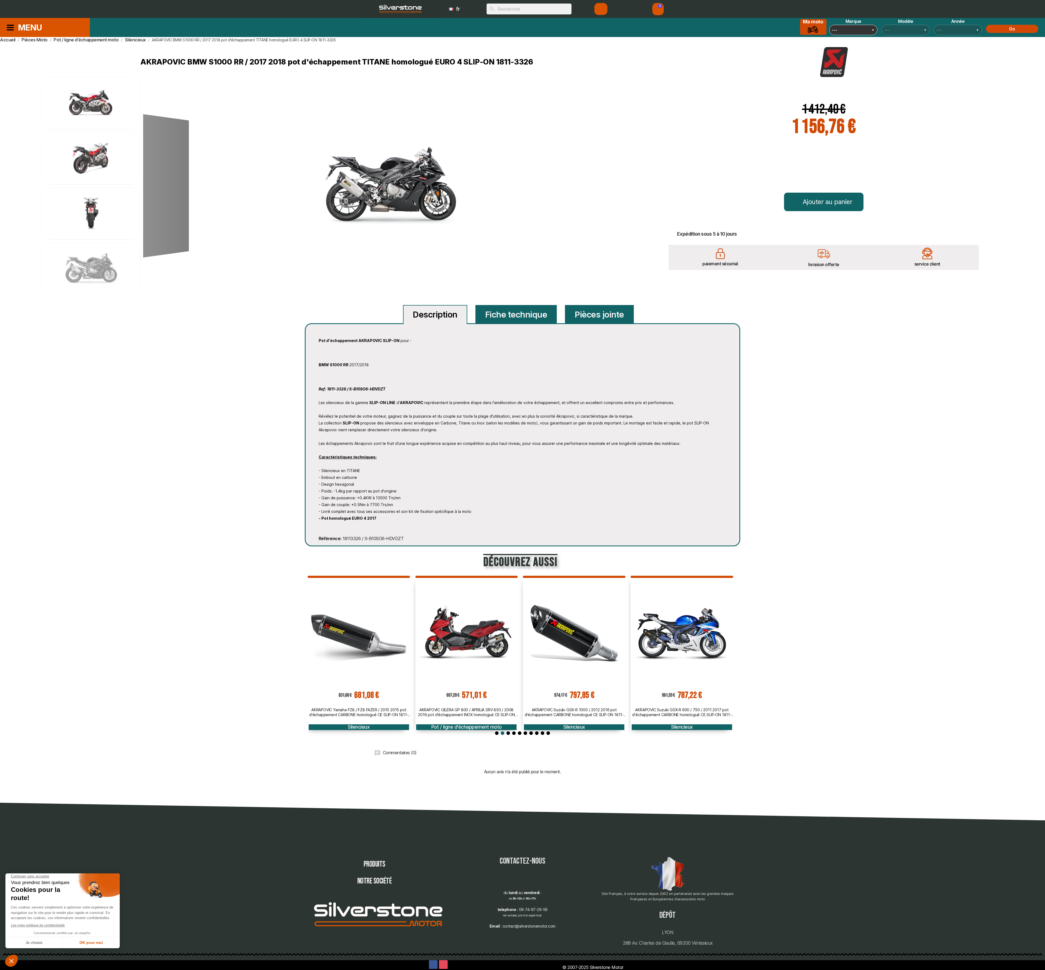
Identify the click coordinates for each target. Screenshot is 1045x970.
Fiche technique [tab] (516, 314)
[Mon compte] (601, 9)
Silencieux (359, 727)
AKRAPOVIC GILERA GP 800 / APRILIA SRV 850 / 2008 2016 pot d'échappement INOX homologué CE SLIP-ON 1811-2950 (466, 712)
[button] (658, 9)
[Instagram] (443, 964)
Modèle (905, 21)
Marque (853, 21)
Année (958, 21)
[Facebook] (433, 964)
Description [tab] (435, 314)
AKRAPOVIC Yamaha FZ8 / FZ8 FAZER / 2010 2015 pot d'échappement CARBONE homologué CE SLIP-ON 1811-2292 (358, 712)
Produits (374, 864)
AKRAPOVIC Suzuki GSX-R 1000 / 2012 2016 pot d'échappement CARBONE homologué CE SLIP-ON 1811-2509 (574, 712)
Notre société (374, 881)
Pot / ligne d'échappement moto (466, 727)
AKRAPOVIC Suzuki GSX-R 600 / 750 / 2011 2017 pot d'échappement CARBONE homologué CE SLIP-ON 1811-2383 (681, 712)
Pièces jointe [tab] (599, 314)
